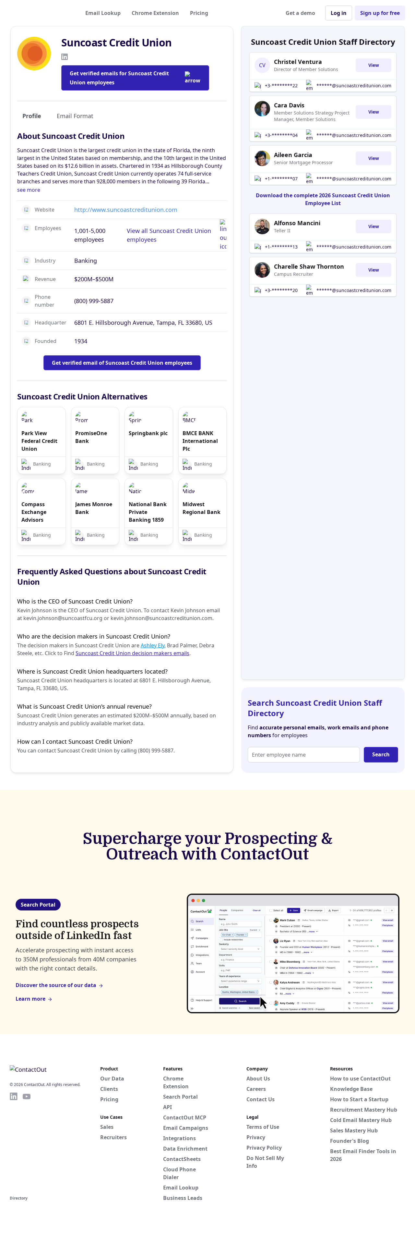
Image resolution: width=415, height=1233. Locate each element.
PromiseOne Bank (91, 437)
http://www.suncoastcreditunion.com (125, 210)
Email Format (75, 116)
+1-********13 (281, 247)
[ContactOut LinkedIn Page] (14, 1143)
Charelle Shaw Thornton (309, 266)
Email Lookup (103, 13)
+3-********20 (281, 290)
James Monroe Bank (93, 508)
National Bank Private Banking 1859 (148, 512)
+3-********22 (281, 85)
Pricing (199, 13)
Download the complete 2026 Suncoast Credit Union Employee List (323, 199)
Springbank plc (148, 433)
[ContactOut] (41, 13)
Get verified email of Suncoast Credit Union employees (122, 362)
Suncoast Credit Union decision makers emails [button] (132, 653)
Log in (339, 13)
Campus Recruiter (293, 274)
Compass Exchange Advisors (33, 512)
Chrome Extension (155, 13)
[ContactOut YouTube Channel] (26, 1143)
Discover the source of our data (56, 985)
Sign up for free (380, 13)
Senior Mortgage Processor (303, 162)
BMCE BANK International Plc (200, 441)
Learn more (30, 998)
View (373, 65)
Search (381, 754)
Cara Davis (289, 105)
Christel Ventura (298, 62)
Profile (31, 116)
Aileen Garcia (293, 155)
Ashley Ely (152, 645)
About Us (258, 1078)
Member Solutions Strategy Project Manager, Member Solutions (312, 116)
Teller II (282, 230)
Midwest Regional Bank (201, 508)
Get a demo (300, 13)
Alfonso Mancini (297, 223)
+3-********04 (281, 135)
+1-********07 (281, 179)
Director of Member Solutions (306, 69)
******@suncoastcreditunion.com (353, 85)
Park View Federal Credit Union (39, 441)
